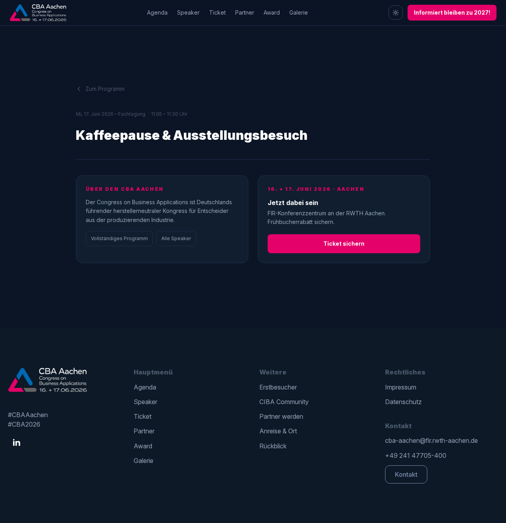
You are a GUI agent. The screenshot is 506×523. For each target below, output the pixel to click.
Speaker (188, 12)
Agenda (157, 12)
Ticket (217, 12)
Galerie (298, 12)
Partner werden (281, 416)
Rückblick (273, 446)
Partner (244, 12)
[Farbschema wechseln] (396, 13)
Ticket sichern (343, 243)
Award (272, 12)
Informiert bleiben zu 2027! (452, 12)
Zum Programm (105, 88)
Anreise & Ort (278, 431)
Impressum (400, 387)
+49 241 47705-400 (415, 455)
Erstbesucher (278, 387)
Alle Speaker (176, 238)
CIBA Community (284, 402)
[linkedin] (16, 443)
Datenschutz (403, 402)
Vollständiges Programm (119, 238)
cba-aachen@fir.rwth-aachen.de (431, 440)
